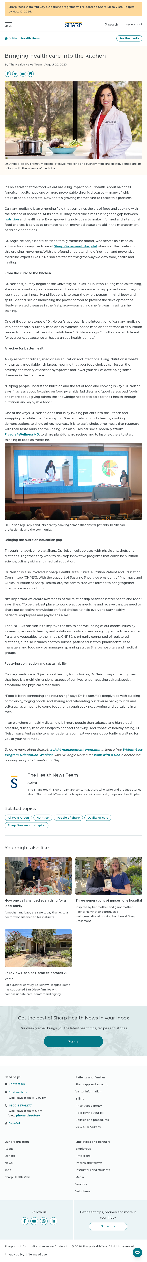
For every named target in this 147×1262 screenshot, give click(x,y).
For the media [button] (129, 38)
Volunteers (83, 1191)
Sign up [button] (73, 1041)
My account (134, 24)
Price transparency (88, 1105)
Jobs (8, 1170)
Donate (10, 1156)
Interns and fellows (88, 1163)
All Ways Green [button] (18, 817)
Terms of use (37, 1254)
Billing (79, 1098)
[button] (8, 24)
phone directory (28, 1115)
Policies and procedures (92, 1120)
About (9, 1148)
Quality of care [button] (97, 817)
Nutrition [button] (43, 817)
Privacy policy (14, 1254)
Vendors (81, 1184)
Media (79, 1177)
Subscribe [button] (108, 1226)
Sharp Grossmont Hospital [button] (26, 825)
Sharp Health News (26, 38)
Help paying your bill (89, 1113)
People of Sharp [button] (68, 817)
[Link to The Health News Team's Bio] (14, 784)
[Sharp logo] (73, 24)
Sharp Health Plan (17, 1177)
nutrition (12, 219)
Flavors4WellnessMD (22, 434)
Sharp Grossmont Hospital (75, 246)
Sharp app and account (91, 1084)
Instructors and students (92, 1170)
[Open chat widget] (137, 1252)
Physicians (83, 1156)
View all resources (88, 1127)
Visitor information (88, 1091)
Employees (83, 1148)
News (9, 1163)
